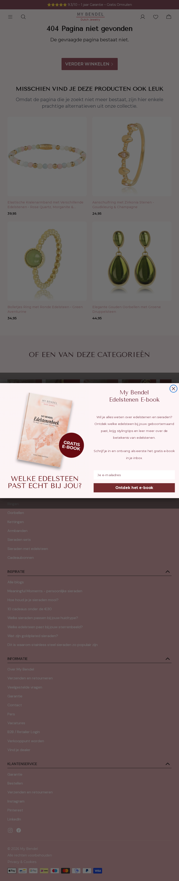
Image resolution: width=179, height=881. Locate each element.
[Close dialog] (173, 388)
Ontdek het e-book (134, 487)
